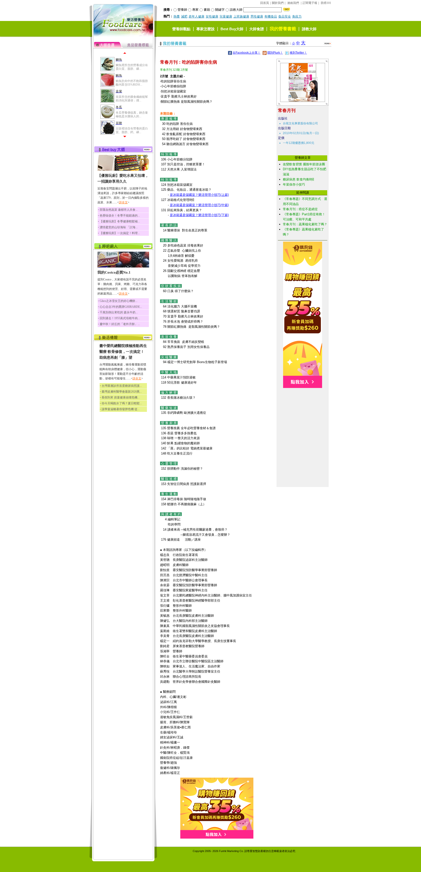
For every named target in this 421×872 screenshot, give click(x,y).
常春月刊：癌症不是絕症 (300, 209)
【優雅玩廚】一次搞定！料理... (120, 233)
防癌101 (326, 3)
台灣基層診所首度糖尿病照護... (122, 385)
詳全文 (123, 202)
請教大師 (309, 29)
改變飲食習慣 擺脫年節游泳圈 (304, 164)
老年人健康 (196, 16)
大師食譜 (256, 29)
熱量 (176, 16)
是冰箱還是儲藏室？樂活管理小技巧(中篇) (199, 205)
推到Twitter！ (298, 52)
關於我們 (278, 3)
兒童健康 (226, 16)
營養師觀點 (181, 29)
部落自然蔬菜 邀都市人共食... (119, 209)
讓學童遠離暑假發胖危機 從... (121, 409)
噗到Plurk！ (275, 52)
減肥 (184, 16)
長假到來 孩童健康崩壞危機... (121, 397)
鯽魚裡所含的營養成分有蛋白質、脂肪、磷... (132, 66)
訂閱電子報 (310, 3)
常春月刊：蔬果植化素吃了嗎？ (305, 224)
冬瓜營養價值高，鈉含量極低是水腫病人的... (132, 114)
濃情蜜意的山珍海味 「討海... (119, 227)
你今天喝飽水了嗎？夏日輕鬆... (122, 403)
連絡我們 (293, 3)
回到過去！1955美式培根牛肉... (120, 318)
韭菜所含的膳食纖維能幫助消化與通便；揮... (132, 98)
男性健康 (256, 16)
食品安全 (284, 16)
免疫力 (297, 16)
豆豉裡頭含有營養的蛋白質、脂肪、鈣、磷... (132, 130)
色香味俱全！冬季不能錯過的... (120, 215)
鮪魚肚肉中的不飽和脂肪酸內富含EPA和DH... (132, 82)
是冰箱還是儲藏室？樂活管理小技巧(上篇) (199, 195)
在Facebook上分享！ (246, 52)
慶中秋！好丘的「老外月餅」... (120, 324)
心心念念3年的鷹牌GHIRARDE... (121, 306)
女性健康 (212, 16)
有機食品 (270, 16)
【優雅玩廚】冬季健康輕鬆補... (120, 221)
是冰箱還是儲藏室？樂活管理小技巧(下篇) (199, 215)
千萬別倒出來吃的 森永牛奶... (119, 312)
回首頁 (264, 3)
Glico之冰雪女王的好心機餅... (118, 301)
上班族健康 (241, 16)
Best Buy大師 (231, 29)
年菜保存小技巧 (294, 184)
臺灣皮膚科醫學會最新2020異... (122, 391)
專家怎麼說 (205, 29)
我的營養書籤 (283, 28)
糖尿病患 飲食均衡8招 (298, 179)
